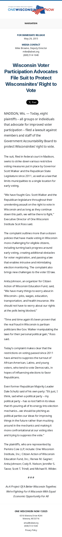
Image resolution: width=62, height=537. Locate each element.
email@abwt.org (31, 522)
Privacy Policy (31, 530)
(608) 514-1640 (31, 525)
